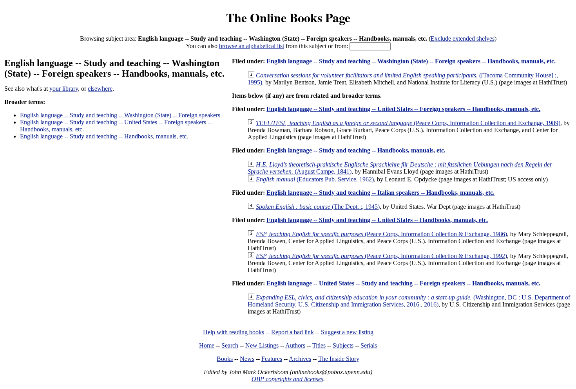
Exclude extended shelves (462, 38)
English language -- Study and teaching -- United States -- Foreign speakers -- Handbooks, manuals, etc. (403, 109)
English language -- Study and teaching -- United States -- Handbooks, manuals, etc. (377, 220)
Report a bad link (292, 332)
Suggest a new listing (347, 332)
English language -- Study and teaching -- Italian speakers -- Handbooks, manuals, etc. (380, 192)
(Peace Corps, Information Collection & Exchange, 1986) (381, 234)
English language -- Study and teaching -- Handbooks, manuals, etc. (104, 136)
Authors (295, 345)
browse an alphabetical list (251, 46)
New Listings (262, 345)
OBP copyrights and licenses (287, 379)
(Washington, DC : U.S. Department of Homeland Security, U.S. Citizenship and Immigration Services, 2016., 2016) (409, 301)
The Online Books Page (288, 17)
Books (225, 358)
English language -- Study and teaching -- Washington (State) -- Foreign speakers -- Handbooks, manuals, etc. (411, 61)
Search (229, 345)
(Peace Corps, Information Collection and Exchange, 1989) (408, 123)
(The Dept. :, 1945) (318, 206)
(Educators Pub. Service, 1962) (315, 179)
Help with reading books (233, 332)
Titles (319, 345)
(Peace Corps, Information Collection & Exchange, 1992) (381, 256)
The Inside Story (338, 358)
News (247, 358)
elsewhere (100, 88)
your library (63, 88)
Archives (300, 358)
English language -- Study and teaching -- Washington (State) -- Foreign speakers (120, 115)
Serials (368, 345)
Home (206, 345)
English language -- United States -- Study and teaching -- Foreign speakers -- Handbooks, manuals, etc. (403, 283)
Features (271, 358)
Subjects (343, 345)
